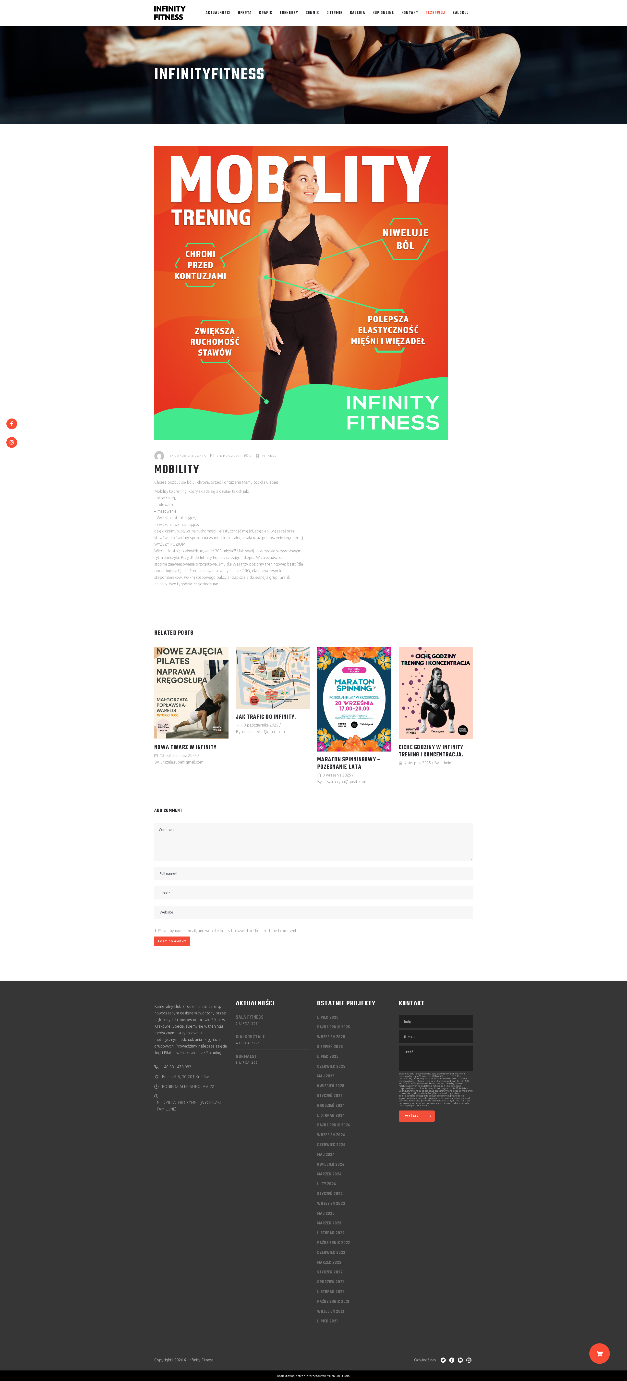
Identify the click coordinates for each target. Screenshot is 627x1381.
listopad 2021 (330, 1292)
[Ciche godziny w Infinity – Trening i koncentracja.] (436, 693)
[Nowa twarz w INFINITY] (191, 693)
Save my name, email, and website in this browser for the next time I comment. (228, 930)
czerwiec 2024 (331, 1145)
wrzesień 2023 (331, 1204)
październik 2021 (333, 1302)
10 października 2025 (259, 725)
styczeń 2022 (330, 1272)
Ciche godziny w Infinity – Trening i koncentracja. (433, 751)
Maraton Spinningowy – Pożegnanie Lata (349, 763)
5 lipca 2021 (248, 1062)
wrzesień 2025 (331, 1037)
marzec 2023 (329, 1223)
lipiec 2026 (328, 1017)
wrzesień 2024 (331, 1135)
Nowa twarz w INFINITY (185, 747)
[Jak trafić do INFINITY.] (273, 678)
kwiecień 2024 (331, 1164)
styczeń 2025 (330, 1096)
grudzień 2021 (330, 1282)
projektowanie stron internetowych (301, 1375)
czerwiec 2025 (331, 1066)
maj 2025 (326, 1076)
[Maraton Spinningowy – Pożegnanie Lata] (354, 699)
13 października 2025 (178, 755)
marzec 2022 (329, 1262)
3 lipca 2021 (248, 1023)
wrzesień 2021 (330, 1311)
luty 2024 (326, 1184)
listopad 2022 (331, 1233)
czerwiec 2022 (331, 1253)
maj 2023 (326, 1213)
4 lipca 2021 (248, 1043)
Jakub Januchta (190, 455)
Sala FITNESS (250, 1017)
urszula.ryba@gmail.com (182, 762)
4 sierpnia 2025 (417, 763)
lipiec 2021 (327, 1321)
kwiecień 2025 (330, 1086)
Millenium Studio (338, 1375)
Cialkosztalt (250, 1037)
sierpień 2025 (330, 1047)
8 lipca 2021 (228, 455)
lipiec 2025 (327, 1057)
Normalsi (246, 1056)
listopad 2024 (331, 1115)
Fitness (269, 455)
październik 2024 (333, 1125)
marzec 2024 (329, 1174)
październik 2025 (333, 1027)
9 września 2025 (337, 775)
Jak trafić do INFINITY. (266, 717)
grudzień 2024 (331, 1106)
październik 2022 (333, 1243)
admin (446, 763)
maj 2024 (326, 1155)
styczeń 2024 (330, 1194)
